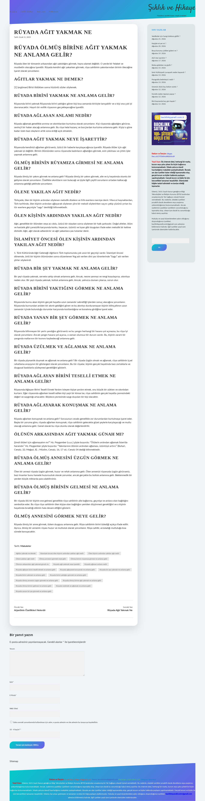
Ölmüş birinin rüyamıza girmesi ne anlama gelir (89, 559)
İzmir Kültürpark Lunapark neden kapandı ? (168, 72)
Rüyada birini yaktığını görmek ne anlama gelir (68, 575)
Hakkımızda (53, 11)
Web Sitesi (14, 708)
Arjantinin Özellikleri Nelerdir (30, 610)
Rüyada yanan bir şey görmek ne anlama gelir (33, 591)
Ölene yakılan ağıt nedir (25, 559)
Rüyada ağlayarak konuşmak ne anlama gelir (77, 570)
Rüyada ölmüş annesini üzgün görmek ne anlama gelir (37, 580)
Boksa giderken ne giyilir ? (162, 65)
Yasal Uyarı (41, 11)
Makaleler (25, 546)
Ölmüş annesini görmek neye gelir (52, 559)
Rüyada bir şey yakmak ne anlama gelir (115, 570)
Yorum (12, 649)
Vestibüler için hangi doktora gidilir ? (166, 36)
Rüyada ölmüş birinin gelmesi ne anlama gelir (33, 586)
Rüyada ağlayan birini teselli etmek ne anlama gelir (35, 570)
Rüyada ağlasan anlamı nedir (95, 564)
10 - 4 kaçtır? (15, 729)
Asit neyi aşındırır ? (159, 58)
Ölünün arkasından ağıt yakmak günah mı (32, 564)
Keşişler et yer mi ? (159, 43)
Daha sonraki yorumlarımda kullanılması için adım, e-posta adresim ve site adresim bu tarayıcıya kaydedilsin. (55, 722)
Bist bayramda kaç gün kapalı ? (164, 101)
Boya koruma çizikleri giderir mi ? (165, 51)
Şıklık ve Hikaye (171, 7)
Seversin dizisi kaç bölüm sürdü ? (165, 87)
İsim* (12, 682)
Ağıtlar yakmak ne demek (26, 553)
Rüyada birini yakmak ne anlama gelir (30, 575)
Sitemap (14, 761)
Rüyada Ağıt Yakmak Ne (120, 610)
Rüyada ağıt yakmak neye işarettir (66, 564)
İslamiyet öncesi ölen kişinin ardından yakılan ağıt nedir (62, 553)
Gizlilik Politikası (26, 11)
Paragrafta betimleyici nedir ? (163, 79)
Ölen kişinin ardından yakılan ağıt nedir (103, 553)
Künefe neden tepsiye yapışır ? (164, 94)
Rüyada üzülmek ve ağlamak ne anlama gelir (73, 586)
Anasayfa (13, 11)
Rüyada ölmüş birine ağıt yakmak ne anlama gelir (82, 580)
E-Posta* (13, 695)
